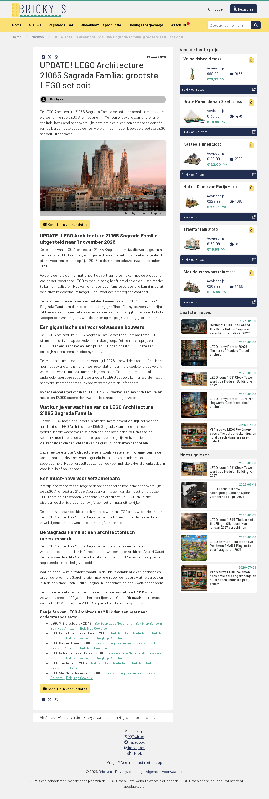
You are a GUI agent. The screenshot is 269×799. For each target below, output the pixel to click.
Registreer (246, 9)
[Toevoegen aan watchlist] (251, 60)
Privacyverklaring (129, 771)
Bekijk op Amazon (63, 628)
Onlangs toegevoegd (145, 25)
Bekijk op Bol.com (149, 623)
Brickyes (105, 771)
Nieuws (35, 25)
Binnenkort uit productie (101, 25)
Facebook (136, 742)
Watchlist (179, 24)
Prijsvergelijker (61, 25)
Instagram (136, 747)
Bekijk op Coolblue (93, 628)
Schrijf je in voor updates (67, 224)
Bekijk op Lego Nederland (113, 623)
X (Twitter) (136, 736)
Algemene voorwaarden (164, 771)
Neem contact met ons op (141, 762)
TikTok (136, 753)
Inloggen (217, 9)
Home (17, 25)
